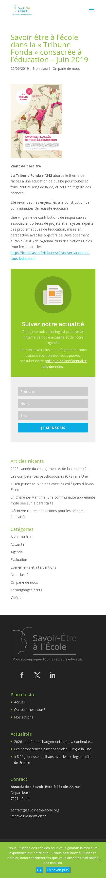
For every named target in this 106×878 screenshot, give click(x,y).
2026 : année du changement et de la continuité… (50, 468)
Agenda (17, 552)
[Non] (99, 860)
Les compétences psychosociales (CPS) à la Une (49, 476)
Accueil (19, 702)
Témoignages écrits (26, 590)
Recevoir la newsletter (28, 816)
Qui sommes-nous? (29, 709)
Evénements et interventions (33, 567)
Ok (39, 870)
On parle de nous (66, 68)
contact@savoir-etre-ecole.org (35, 810)
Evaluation (19, 559)
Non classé (42, 68)
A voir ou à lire (22, 536)
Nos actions (23, 717)
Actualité (17, 544)
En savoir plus (58, 870)
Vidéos (16, 597)
